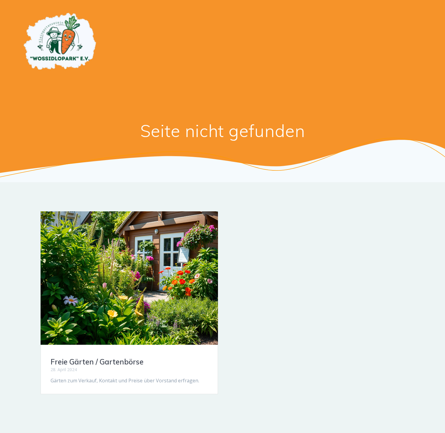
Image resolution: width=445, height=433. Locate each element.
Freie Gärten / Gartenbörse (97, 361)
